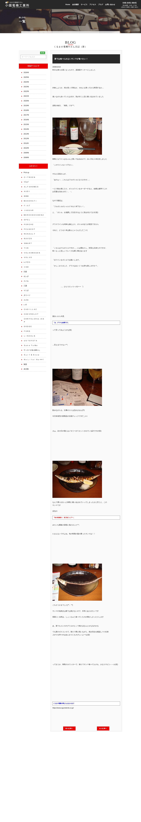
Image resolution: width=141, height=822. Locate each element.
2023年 (26, 87)
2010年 (26, 148)
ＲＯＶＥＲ (28, 238)
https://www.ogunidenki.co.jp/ (63, 708)
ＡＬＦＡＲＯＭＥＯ (31, 187)
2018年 (26, 110)
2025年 (26, 77)
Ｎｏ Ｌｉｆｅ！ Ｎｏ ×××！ (34, 359)
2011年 (26, 143)
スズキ (26, 300)
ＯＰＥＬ (27, 220)
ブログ (26, 182)
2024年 (26, 82)
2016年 (26, 120)
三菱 (25, 286)
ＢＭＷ (26, 196)
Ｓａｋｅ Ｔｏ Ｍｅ (31, 345)
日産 (25, 272)
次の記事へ (103, 728)
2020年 (26, 101)
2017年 (26, 115)
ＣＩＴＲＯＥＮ (29, 177)
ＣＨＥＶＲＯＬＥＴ (31, 314)
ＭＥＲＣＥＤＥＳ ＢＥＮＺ (34, 215)
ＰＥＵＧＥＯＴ (29, 229)
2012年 (26, 138)
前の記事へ (69, 728)
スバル (26, 281)
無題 (25, 364)
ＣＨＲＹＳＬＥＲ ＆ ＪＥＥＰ (34, 320)
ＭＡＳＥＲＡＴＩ (30, 201)
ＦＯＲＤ (27, 331)
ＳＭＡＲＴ (28, 243)
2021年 (26, 96)
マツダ (26, 290)
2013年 (26, 134)
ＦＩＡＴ (27, 205)
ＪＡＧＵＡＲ (29, 210)
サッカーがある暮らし (32, 350)
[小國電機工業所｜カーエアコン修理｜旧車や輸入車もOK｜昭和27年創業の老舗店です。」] (17, 6)
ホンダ (26, 276)
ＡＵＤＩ (27, 191)
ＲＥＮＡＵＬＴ (29, 234)
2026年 (26, 72)
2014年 (26, 129)
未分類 (26, 369)
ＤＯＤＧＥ (28, 326)
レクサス (27, 262)
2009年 (26, 153)
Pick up (26, 172)
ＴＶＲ (26, 248)
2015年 (26, 124)
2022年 (26, 91)
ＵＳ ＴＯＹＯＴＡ (30, 341)
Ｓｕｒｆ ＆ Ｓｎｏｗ (31, 355)
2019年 (26, 105)
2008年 (26, 157)
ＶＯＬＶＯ (28, 257)
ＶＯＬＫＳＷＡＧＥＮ (32, 253)
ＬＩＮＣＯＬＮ (29, 336)
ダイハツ (27, 295)
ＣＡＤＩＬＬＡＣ (30, 309)
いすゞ (26, 304)
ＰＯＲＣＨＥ (29, 224)
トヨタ (26, 267)
